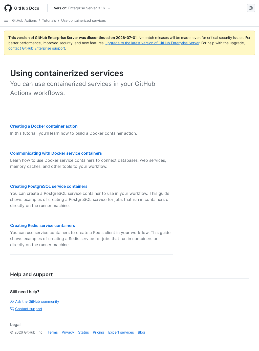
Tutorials (49, 20)
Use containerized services (83, 20)
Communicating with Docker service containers (56, 153)
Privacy (68, 332)
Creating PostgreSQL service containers (49, 186)
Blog (141, 332)
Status (83, 332)
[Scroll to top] (248, 340)
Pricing (98, 332)
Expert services (121, 332)
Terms (53, 332)
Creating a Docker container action (44, 126)
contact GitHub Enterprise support (36, 48)
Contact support (28, 309)
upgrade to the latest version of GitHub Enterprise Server (152, 43)
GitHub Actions (24, 20)
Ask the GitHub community (37, 301)
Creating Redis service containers (42, 225)
